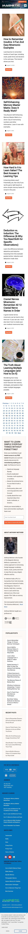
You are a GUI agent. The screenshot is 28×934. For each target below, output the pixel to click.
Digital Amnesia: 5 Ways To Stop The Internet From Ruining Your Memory (13, 667)
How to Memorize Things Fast (13, 888)
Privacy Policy (8, 845)
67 (9, 423)
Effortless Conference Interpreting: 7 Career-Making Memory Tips (13, 687)
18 (6, 408)
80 (23, 426)
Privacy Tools (8, 848)
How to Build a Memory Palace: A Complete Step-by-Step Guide (12, 649)
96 (23, 430)
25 (4, 411)
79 (20, 426)
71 (20, 423)
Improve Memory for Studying (12, 881)
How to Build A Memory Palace (13, 868)
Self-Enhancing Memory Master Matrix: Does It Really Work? (12, 106)
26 (6, 411)
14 (17, 406)
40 (23, 413)
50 (6, 418)
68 (12, 423)
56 (23, 418)
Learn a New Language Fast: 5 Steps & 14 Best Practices (12, 658)
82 (6, 428)
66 (6, 423)
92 (12, 430)
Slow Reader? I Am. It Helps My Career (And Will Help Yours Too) (14, 744)
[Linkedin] (14, 857)
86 (17, 428)
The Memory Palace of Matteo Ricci (14, 681)
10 (6, 406)
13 (14, 406)
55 (20, 418)
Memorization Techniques (11, 884)
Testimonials (8, 835)
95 (20, 430)
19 (9, 408)
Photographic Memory (11, 878)
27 (9, 411)
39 (20, 413)
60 (12, 421)
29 (14, 411)
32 (23, 411)
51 (9, 418)
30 (17, 411)
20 (12, 408)
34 (6, 413)
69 (14, 423)
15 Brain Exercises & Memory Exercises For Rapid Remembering (13, 675)
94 (17, 430)
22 (17, 408)
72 (23, 423)
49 (4, 418)
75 (9, 426)
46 (17, 416)
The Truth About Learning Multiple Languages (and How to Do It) (13, 369)
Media (6, 839)
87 (20, 428)
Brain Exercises (9, 891)
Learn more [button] (5, 927)
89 (4, 430)
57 (4, 421)
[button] (25, 5)
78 (17, 426)
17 (4, 408)
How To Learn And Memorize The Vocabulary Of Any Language (12, 809)
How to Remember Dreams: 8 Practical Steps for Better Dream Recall (14, 720)
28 (12, 411)
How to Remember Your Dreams (12, 825)
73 (4, 426)
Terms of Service (9, 852)
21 (14, 408)
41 (4, 416)
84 (12, 428)
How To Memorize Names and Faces (13, 817)
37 (14, 413)
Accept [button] (20, 931)
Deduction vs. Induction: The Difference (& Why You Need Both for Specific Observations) (13, 237)
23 (20, 408)
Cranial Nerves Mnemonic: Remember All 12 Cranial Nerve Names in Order (13, 305)
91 (9, 430)
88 (23, 428)
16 (22, 406)
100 (15, 433)
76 (12, 426)
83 (9, 428)
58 (6, 421)
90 (6, 430)
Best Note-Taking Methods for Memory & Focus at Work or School (13, 701)
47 (20, 416)
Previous (6, 403)
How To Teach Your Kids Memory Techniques (13, 694)
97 (7, 433)
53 (14, 418)
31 (20, 411)
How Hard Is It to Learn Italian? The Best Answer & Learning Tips (13, 172)
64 (23, 421)
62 (17, 421)
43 (9, 416)
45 (15, 416)
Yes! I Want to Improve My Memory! (14, 522)
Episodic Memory (9, 874)
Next (19, 433)
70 (17, 423)
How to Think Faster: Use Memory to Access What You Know (13, 729)
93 (14, 430)
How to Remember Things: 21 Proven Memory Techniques (13, 642)
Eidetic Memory (9, 871)
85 (14, 428)
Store (6, 842)
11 (9, 406)
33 (4, 413)
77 (14, 426)
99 (12, 433)
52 (12, 418)
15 (19, 406)
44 (12, 416)
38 (17, 413)
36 (12, 413)
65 (4, 423)
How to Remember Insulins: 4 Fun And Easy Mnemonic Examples (14, 43)
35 (9, 413)
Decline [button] (7, 931)
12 (11, 406)
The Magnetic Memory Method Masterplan (11, 804)
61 (14, 421)
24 (23, 408)
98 (9, 433)
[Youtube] (10, 857)
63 (20, 421)
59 (9, 421)
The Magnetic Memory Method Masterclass (11, 799)
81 (4, 428)
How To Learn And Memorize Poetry (13, 813)
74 (6, 426)
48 (23, 416)
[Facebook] (6, 857)
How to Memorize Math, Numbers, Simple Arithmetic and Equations (12, 821)
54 (17, 418)
